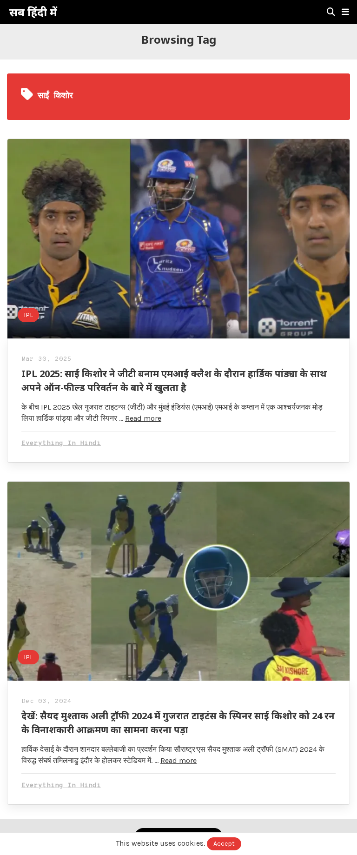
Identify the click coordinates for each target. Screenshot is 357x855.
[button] (345, 12)
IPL (28, 315)
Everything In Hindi (61, 443)
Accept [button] (224, 844)
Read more (143, 418)
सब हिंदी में (33, 12)
